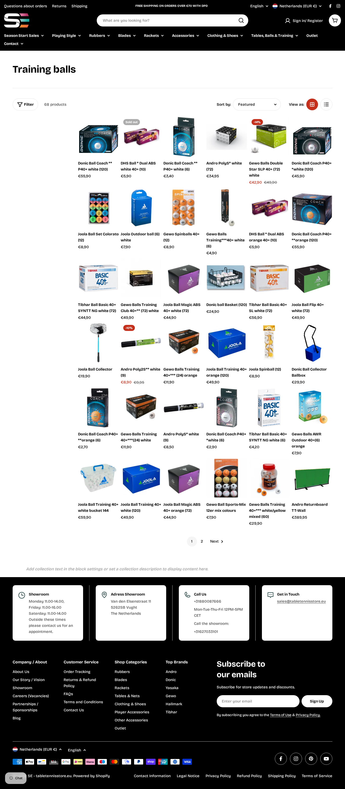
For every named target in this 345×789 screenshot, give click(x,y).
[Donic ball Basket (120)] (226, 278)
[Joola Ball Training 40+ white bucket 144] (98, 478)
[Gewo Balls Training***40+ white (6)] (226, 207)
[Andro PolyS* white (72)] (226, 137)
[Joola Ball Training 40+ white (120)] (141, 478)
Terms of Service (317, 776)
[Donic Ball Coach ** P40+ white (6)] (183, 137)
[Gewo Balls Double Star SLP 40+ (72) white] (269, 137)
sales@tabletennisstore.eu (301, 601)
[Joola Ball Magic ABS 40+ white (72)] (183, 278)
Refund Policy (249, 776)
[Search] (241, 20)
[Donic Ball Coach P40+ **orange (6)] (98, 407)
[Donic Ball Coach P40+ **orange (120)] (312, 207)
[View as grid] (312, 104)
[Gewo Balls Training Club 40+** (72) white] (141, 278)
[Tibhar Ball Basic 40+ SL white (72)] (269, 278)
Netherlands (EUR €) (298, 6)
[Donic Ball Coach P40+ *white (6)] (226, 407)
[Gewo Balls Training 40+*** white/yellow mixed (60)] (269, 478)
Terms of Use (280, 715)
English (256, 6)
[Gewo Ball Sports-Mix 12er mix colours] (226, 478)
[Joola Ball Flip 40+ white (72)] (312, 278)
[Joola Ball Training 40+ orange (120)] (226, 342)
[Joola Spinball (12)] (269, 342)
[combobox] (172, 20)
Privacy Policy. (308, 715)
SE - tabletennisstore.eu (49, 776)
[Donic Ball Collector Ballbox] (312, 342)
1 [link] (191, 541)
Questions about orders (25, 6)
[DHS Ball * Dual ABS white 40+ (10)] (141, 137)
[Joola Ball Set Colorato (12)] (98, 207)
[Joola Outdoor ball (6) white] (141, 207)
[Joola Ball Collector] (98, 342)
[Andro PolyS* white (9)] (183, 407)
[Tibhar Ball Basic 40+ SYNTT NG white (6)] (269, 407)
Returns (59, 6)
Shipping (79, 6)
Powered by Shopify (91, 776)
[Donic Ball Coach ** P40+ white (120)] (98, 137)
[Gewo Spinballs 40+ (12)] (183, 207)
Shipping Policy (282, 776)
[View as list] (326, 104)
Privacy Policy (218, 776)
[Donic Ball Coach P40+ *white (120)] (312, 137)
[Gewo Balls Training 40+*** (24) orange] (183, 342)
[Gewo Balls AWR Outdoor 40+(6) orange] (312, 407)
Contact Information (152, 776)
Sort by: (224, 104)
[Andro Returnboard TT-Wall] (312, 478)
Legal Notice (188, 776)
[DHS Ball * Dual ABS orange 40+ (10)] (269, 207)
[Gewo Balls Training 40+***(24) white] (141, 407)
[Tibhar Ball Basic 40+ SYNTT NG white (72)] (98, 278)
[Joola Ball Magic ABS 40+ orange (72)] (183, 478)
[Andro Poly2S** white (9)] (141, 342)
